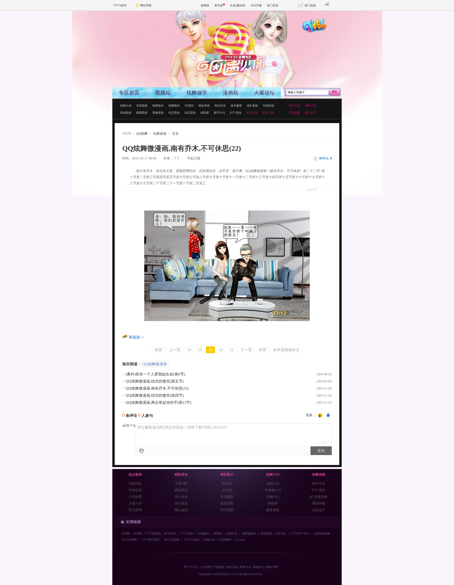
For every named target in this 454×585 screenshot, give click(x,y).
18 (189, 350)
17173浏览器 (153, 533)
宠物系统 (158, 112)
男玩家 (227, 483)
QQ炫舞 (142, 133)
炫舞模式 (174, 105)
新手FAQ (219, 112)
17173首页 (120, 5)
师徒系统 (204, 105)
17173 (126, 133)
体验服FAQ (273, 490)
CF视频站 (203, 533)
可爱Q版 (181, 483)
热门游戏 (310, 5)
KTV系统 (235, 112)
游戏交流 (135, 490)
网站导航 (146, 5)
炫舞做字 (196, 93)
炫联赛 (205, 112)
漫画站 (230, 93)
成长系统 (252, 105)
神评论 (325, 158)
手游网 (125, 533)
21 (221, 350)
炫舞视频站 (249, 533)
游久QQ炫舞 (171, 539)
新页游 (218, 5)
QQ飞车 (281, 533)
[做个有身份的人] (320, 415)
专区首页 (129, 93)
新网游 (205, 5)
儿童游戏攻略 (321, 533)
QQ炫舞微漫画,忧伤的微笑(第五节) (155, 381)
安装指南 (142, 105)
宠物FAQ (272, 497)
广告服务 (218, 567)
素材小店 (310, 105)
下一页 (246, 350)
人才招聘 (205, 567)
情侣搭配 (227, 510)
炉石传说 (170, 533)
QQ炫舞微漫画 (154, 364)
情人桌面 (181, 497)
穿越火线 (209, 539)
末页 (262, 350)
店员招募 (294, 112)
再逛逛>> (136, 337)
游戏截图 (227, 497)
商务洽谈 (232, 567)
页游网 (137, 533)
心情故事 (135, 497)
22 (232, 350)
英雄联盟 (266, 533)
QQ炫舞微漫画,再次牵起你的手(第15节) (158, 402)
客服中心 (259, 567)
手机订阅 (193, 158)
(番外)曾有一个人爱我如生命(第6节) (155, 374)
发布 (321, 451)
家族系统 (272, 510)
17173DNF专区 (299, 533)
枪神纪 (218, 533)
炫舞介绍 (125, 105)
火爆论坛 (264, 93)
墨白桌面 (181, 510)
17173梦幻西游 (150, 539)
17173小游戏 (191, 539)
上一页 (174, 350)
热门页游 (272, 5)
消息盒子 (318, 510)
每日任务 (220, 105)
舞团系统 (142, 112)
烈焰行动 (232, 533)
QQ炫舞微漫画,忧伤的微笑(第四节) (155, 395)
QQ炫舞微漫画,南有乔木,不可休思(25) (157, 388)
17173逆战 (186, 533)
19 (200, 350)
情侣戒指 (181, 503)
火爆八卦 (135, 503)
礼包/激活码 (237, 5)
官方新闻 (135, 510)
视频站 (163, 93)
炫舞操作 (158, 105)
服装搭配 (227, 503)
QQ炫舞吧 (224, 539)
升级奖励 (268, 105)
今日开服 (256, 5)
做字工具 (294, 105)
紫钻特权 (318, 503)
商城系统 (125, 112)
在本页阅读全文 (286, 350)
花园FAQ (272, 483)
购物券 (273, 503)
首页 (158, 350)
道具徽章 (236, 105)
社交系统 (174, 112)
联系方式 (245, 567)
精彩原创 (181, 490)
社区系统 (190, 112)
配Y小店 (310, 112)
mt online (240, 539)
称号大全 (318, 483)
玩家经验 (135, 483)
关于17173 (190, 567)
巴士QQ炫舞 (129, 539)
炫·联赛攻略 (318, 497)
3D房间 (189, 105)
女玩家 (227, 490)
